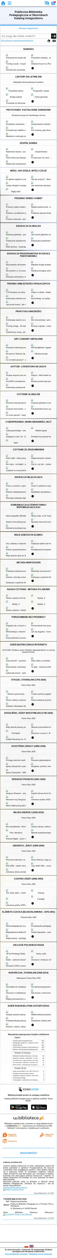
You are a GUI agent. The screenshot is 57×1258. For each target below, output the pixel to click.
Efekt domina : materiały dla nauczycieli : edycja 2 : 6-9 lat (30, 1064)
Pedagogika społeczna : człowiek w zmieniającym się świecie (31, 1043)
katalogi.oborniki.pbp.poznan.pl (15, 1187)
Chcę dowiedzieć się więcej (16, 1254)
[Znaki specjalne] (54, 40)
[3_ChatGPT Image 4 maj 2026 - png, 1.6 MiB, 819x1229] (17, 1214)
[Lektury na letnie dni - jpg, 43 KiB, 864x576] (13, 1189)
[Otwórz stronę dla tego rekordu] (16, 55)
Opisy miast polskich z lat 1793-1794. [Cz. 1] (26, 1071)
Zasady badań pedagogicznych (22, 1040)
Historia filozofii (17, 1045)
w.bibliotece (12, 1126)
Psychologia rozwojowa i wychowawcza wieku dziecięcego (30, 1047)
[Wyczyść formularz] (49, 40)
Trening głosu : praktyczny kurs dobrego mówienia (28, 1080)
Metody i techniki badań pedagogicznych (25, 1049)
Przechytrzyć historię (19, 1078)
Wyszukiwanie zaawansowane (13, 40)
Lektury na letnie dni (12, 1162)
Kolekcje (29, 40)
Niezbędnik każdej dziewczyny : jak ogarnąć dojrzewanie (30, 1056)
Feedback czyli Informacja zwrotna (23, 1073)
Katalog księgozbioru (28, 28)
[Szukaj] (53, 36)
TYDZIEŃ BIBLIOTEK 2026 (15, 1199)
